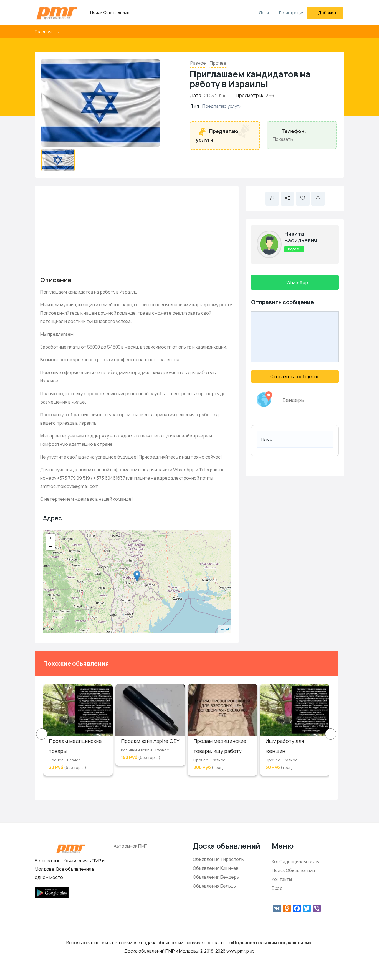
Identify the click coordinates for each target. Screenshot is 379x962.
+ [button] (50, 538)
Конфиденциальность (295, 861)
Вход (277, 888)
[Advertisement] (136, 230)
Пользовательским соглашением (271, 943)
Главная (43, 32)
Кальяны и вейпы (136, 750)
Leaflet (224, 629)
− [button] (50, 546)
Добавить (327, 13)
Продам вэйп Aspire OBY (150, 741)
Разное (198, 63)
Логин (264, 13)
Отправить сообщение (295, 377)
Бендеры (293, 400)
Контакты (282, 879)
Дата (195, 95)
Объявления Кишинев (216, 868)
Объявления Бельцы (214, 886)
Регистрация (291, 13)
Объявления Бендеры (216, 877)
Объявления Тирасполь (218, 859)
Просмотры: (249, 95)
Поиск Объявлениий (109, 12)
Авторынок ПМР (131, 846)
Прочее (218, 63)
